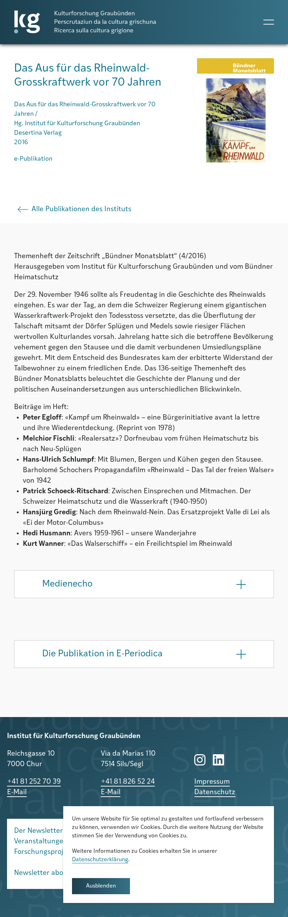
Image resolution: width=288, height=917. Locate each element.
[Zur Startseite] (85, 22)
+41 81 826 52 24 (128, 781)
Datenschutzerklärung (100, 860)
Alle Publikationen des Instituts (81, 209)
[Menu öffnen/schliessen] (268, 22)
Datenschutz (214, 792)
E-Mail (17, 792)
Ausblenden (101, 886)
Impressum (212, 781)
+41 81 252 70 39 (34, 781)
